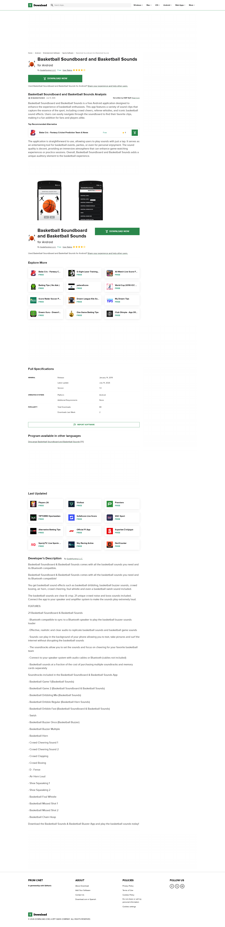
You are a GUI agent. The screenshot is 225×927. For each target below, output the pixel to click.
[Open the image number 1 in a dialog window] (90, 200)
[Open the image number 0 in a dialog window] (48, 200)
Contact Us (79, 895)
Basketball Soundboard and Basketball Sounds (87, 61)
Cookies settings (129, 907)
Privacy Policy (128, 886)
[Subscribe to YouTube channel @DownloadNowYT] (182, 886)
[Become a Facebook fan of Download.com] (172, 886)
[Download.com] (37, 5)
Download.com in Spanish (85, 899)
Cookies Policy (128, 895)
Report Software (86, 425)
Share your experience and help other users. (108, 86)
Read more (136, 98)
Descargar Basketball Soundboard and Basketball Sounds (54, 441)
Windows (137, 5)
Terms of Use (128, 890)
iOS (156, 5)
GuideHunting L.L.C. (75, 559)
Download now (57, 78)
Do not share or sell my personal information (132, 900)
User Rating (67, 70)
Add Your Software (82, 890)
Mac (148, 5)
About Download (82, 886)
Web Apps (179, 5)
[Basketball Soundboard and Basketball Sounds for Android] (31, 64)
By (47, 70)
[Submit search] (52, 5)
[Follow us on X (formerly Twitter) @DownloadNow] (177, 886)
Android (166, 5)
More (191, 5)
